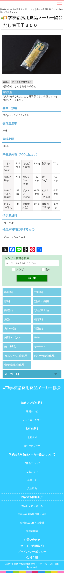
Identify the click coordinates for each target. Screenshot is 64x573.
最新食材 (32, 437)
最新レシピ (32, 411)
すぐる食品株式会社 (22, 82)
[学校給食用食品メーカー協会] (32, 17)
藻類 (7, 319)
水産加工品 (41, 310)
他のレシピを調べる (32, 505)
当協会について (32, 463)
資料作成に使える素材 (32, 522)
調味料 (8, 292)
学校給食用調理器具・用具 (32, 514)
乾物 (37, 337)
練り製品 (10, 346)
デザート (40, 346)
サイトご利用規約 (32, 546)
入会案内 (32, 488)
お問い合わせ (32, 539)
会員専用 (32, 557)
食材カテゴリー (32, 445)
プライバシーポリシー (32, 551)
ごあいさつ (32, 471)
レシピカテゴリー (32, 419)
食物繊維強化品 (14, 365)
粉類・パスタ (13, 337)
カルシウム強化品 (15, 356)
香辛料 (38, 319)
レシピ (19, 269)
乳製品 (38, 328)
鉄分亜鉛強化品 (44, 356)
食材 (48, 269)
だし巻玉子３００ (20, 25)
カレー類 (10, 328)
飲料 (7, 301)
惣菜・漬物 (41, 301)
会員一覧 (32, 479)
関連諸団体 (32, 530)
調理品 (6, 82)
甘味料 (38, 292)
